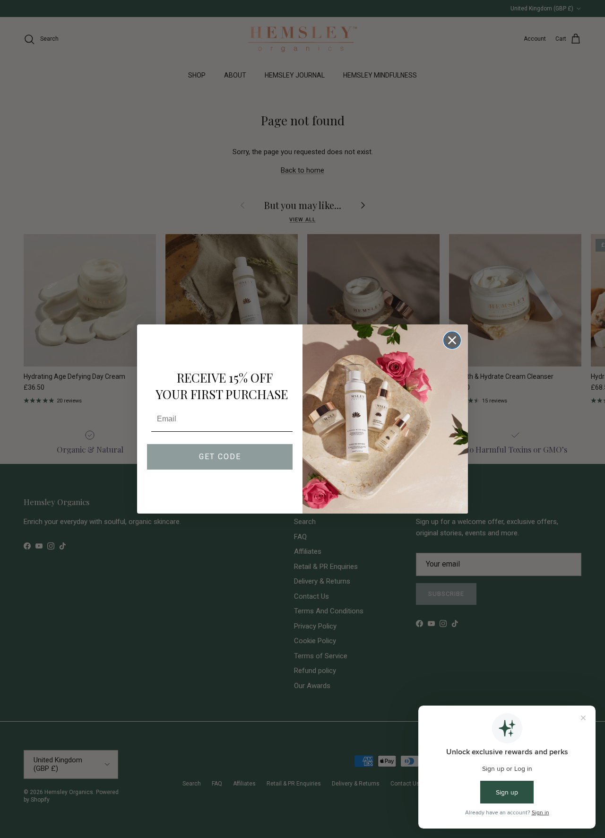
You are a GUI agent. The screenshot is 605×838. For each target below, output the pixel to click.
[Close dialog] (452, 340)
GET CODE (220, 456)
